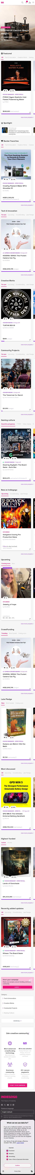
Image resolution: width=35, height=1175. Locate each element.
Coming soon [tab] (5, 563)
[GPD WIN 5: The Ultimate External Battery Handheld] (16, 792)
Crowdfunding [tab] (20, 215)
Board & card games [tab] (8, 424)
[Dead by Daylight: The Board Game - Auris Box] (16, 444)
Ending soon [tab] (22, 633)
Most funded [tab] (13, 633)
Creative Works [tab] (22, 57)
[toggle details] (30, 113)
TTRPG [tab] (19, 424)
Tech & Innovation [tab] (10, 57)
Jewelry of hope (9, 604)
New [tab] (13, 563)
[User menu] (29, 2)
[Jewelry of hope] (16, 583)
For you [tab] (3, 215)
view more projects (27, 117)
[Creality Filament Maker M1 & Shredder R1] (16, 164)
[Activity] (26, 2)
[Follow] (4, 528)
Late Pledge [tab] (30, 215)
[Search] (22, 2)
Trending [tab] (4, 633)
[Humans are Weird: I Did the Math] (16, 723)
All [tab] (2, 57)
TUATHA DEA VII (9, 325)
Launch (16, 987)
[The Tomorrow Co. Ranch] (16, 374)
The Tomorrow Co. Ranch (13, 395)
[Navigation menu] (33, 2)
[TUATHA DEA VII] (16, 304)
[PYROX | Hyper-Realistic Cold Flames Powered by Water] (16, 76)
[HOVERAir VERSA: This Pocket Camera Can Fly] (16, 234)
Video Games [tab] (27, 424)
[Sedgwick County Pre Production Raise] (16, 513)
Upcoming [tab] (11, 215)
